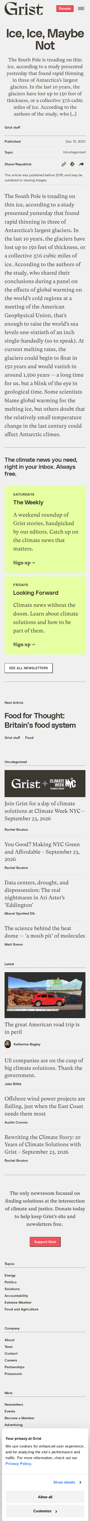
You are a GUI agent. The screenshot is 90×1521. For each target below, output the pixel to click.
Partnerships (14, 1367)
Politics (11, 1282)
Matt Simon (14, 944)
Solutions (12, 1289)
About (9, 1340)
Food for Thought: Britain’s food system (40, 720)
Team (9, 1347)
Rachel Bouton (16, 829)
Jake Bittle (13, 1084)
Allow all (45, 1497)
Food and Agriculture (21, 1309)
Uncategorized (74, 152)
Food (29, 737)
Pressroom (13, 1374)
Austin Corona (16, 1122)
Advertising (14, 1425)
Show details (64, 1482)
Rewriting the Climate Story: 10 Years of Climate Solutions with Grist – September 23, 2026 (43, 1144)
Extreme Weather (18, 1302)
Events (10, 1411)
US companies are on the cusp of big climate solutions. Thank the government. (44, 1068)
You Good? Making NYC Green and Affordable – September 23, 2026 (42, 851)
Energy (10, 1275)
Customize (42, 1511)
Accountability (16, 1295)
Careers (11, 1360)
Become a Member (19, 1418)
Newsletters (14, 1404)
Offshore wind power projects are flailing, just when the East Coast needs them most (45, 1106)
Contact (11, 1353)
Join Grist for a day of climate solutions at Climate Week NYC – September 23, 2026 (44, 811)
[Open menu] (81, 8)
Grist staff (12, 127)
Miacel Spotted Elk (20, 913)
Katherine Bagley (27, 1044)
